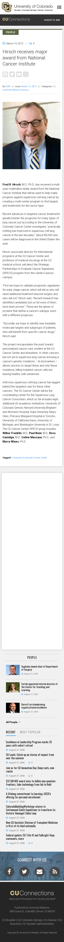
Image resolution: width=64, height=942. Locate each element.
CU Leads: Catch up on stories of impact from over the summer (30, 756)
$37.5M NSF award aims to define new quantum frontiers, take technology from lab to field (30, 782)
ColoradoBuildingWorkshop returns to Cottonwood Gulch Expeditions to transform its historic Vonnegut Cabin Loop (30, 809)
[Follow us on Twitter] (24, 872)
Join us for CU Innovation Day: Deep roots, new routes (30, 769)
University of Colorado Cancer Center (29, 457)
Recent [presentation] (11, 732)
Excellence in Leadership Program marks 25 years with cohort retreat (29, 743)
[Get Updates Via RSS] (55, 872)
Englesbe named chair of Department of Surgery (39, 667)
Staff (7, 86)
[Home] (27, 7)
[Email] (19, 74)
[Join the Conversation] (9, 872)
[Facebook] (5, 74)
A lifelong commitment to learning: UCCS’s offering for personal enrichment (28, 795)
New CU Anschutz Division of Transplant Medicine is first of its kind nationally (32, 824)
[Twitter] (12, 74)
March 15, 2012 (28, 86)
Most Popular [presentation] (30, 732)
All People (12, 722)
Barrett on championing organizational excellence (34, 705)
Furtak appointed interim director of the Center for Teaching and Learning (39, 687)
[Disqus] (32, 517)
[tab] (11, 732)
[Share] (26, 74)
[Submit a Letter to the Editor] (39, 872)
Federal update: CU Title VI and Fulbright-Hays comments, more (30, 837)
